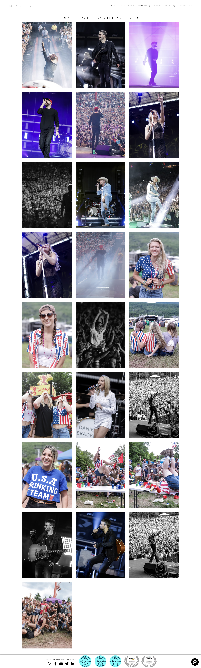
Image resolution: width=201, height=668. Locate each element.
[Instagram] (49, 663)
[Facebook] (55, 663)
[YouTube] (61, 663)
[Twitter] (67, 663)
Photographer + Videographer (25, 6)
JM (10, 6)
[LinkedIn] (72, 663)
